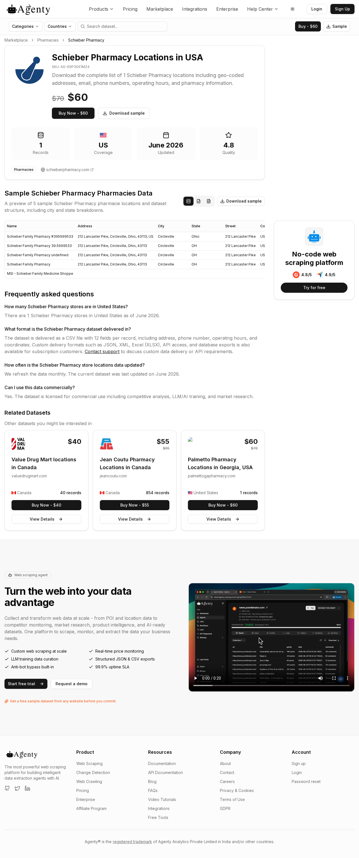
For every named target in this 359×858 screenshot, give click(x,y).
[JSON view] (199, 201)
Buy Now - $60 (73, 113)
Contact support (102, 351)
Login (316, 8)
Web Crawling (89, 781)
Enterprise (227, 9)
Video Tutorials (162, 799)
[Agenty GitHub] (7, 788)
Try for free (314, 287)
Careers (227, 781)
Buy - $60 (307, 26)
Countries (57, 26)
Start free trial (21, 683)
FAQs (153, 790)
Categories (23, 26)
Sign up (299, 763)
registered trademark (132, 841)
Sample (339, 26)
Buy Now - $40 (46, 505)
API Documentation (165, 772)
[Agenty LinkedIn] (27, 788)
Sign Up (342, 8)
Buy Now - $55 (134, 505)
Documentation (162, 763)
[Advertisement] (314, 129)
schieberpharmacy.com (67, 169)
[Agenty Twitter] (17, 788)
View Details (42, 519)
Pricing (130, 9)
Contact (227, 772)
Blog (152, 781)
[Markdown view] (209, 201)
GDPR (225, 808)
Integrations (194, 9)
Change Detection (93, 772)
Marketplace (159, 9)
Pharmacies (48, 40)
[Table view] (188, 201)
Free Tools (158, 817)
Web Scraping (89, 763)
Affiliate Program (91, 808)
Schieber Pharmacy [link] (86, 40)
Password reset (306, 781)
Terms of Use (232, 799)
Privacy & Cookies (237, 790)
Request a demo (72, 683)
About (225, 763)
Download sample (127, 113)
